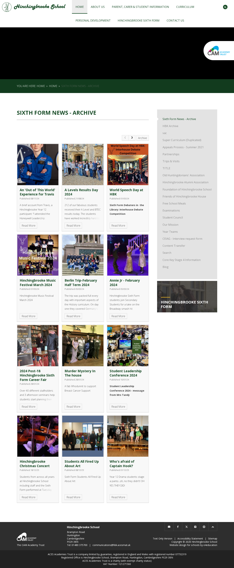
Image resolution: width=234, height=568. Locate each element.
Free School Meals (174, 203)
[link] (125, 138)
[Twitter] (186, 526)
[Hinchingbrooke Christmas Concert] (37, 436)
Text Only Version (162, 538)
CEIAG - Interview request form (182, 239)
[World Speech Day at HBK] (127, 164)
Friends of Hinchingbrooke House (184, 196)
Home (41, 86)
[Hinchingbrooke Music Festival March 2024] (37, 255)
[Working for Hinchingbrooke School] (169, 526)
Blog (166, 267)
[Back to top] (212, 526)
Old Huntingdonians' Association (184, 175)
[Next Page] (132, 138)
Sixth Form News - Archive (80, 86)
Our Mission (170, 225)
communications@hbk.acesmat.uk (111, 545)
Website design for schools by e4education (193, 545)
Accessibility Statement (190, 538)
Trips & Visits (171, 161)
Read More (28, 225)
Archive (142, 138)
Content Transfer (174, 246)
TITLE (166, 168)
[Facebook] (178, 526)
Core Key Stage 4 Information (182, 260)
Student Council (173, 217)
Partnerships (171, 154)
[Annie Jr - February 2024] (127, 255)
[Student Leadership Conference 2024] (127, 345)
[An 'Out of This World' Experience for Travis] (37, 164)
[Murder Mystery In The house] (82, 345)
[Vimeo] (195, 526)
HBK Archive (170, 126)
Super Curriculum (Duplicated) (182, 140)
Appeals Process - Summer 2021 (183, 147)
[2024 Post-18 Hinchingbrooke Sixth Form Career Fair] (37, 345)
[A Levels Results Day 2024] (82, 164)
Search (167, 253)
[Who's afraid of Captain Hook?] (127, 436)
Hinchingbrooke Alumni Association (185, 182)
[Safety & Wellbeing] (204, 526)
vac (165, 133)
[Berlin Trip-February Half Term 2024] (82, 255)
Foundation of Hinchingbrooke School (187, 189)
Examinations (171, 210)
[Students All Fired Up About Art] (82, 436)
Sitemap (212, 538)
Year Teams (170, 232)
